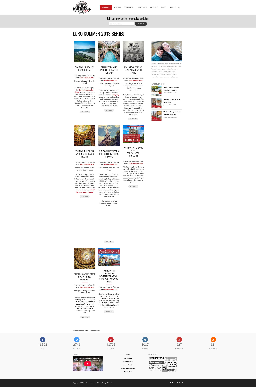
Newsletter (128, 372)
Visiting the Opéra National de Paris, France (85, 154)
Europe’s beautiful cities (84, 91)
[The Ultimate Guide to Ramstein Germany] (157, 91)
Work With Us (128, 361)
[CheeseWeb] (81, 7)
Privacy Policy (101, 383)
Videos (128, 354)
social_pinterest (177, 382)
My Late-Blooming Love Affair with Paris (133, 70)
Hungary (115, 95)
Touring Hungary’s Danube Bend (84, 68)
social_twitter (172, 382)
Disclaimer (110, 383)
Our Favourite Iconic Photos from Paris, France (109, 154)
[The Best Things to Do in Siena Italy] (157, 103)
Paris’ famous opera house (85, 191)
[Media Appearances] (162, 365)
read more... (174, 77)
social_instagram (180, 382)
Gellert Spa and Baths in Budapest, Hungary (109, 70)
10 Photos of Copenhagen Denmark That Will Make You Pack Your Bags (109, 276)
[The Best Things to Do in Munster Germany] (157, 116)
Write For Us (128, 365)
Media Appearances (128, 368)
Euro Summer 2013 (87, 78)
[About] (167, 52)
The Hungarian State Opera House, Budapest (84, 277)
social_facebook (175, 382)
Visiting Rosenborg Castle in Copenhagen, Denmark (133, 152)
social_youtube (170, 382)
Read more (85, 112)
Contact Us (128, 358)
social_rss (182, 382)
